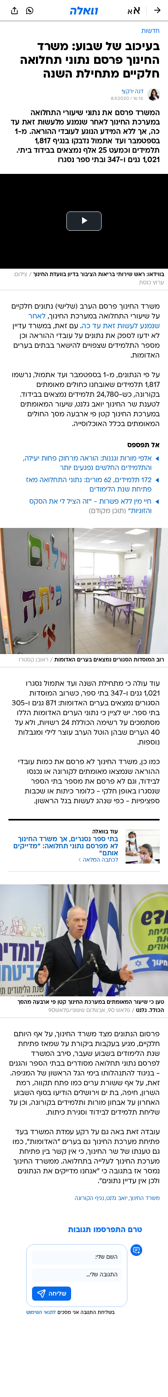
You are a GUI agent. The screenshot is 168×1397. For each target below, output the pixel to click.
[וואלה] (84, 10)
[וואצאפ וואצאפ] (30, 10)
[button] (134, 10)
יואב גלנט (116, 1198)
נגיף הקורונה (89, 1198)
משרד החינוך (145, 1198)
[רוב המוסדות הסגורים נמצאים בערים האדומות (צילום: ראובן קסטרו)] (84, 597)
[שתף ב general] (14, 10)
